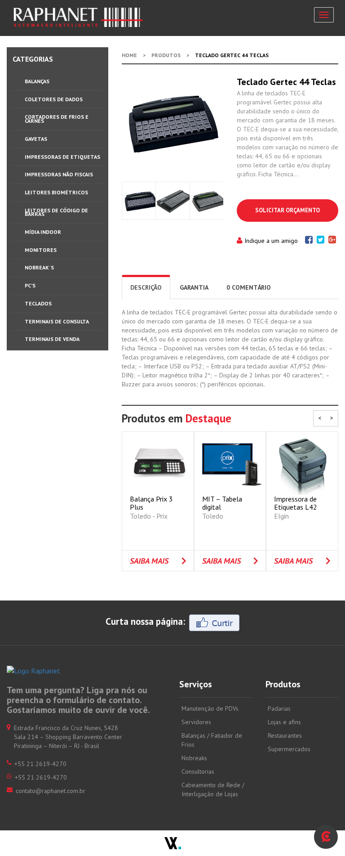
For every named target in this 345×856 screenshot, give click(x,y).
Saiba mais (149, 561)
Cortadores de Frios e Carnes (56, 118)
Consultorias (197, 771)
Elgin (281, 515)
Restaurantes (285, 735)
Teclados (38, 303)
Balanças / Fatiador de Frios (211, 739)
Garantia (194, 287)
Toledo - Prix (149, 515)
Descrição (146, 287)
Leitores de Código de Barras (56, 212)
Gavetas (36, 138)
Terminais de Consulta (57, 321)
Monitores (41, 249)
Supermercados (289, 749)
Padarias (279, 708)
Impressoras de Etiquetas (62, 156)
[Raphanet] (78, 17)
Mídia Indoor (43, 232)
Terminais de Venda (52, 339)
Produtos (166, 55)
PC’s (30, 285)
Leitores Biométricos (56, 192)
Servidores (196, 722)
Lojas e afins (284, 722)
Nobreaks (194, 758)
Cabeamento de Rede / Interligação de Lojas (212, 789)
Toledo (212, 515)
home (129, 55)
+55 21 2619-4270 (41, 777)
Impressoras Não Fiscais (59, 174)
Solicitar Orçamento (287, 210)
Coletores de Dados (54, 99)
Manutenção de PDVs (210, 708)
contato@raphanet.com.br (50, 791)
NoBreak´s (39, 267)
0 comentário (248, 287)
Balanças (37, 81)
